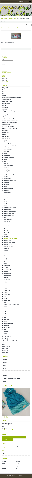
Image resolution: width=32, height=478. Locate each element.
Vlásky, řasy (5, 348)
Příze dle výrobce (6, 339)
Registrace (4, 71)
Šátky (4, 381)
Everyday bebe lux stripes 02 (9, 27)
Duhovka (4, 105)
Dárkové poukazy (6, 99)
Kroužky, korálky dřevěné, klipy (10, 120)
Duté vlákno (5, 107)
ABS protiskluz (6, 88)
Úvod (2, 18)
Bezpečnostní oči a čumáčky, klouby (11, 97)
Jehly (3, 113)
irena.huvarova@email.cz (8, 429)
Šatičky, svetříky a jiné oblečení (11, 378)
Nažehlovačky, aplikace (8, 126)
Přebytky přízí (5, 132)
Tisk (24, 475)
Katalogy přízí (5, 115)
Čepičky (5, 359)
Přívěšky (4, 134)
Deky (4, 365)
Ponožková (5, 130)
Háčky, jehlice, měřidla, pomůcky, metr (12, 111)
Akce (3, 89)
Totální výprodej (6, 346)
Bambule (4, 95)
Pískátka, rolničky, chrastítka (9, 128)
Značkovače (5, 352)
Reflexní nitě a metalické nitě (9, 340)
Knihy (3, 116)
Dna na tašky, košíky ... (8, 101)
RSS (20, 475)
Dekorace (5, 362)
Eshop (5, 18)
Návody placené (6, 124)
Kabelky (5, 372)
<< (4, 447)
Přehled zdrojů (7, 453)
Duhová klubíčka (6, 103)
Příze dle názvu (12, 18)
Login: (3, 59)
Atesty (3, 91)
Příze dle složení (6, 337)
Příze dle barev (6, 136)
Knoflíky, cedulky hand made (9, 118)
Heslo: (3, 64)
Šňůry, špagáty (5, 342)
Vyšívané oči (5, 350)
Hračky (5, 368)
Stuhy (3, 344)
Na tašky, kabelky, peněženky (9, 122)
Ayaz (3, 93)
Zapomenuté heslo (6, 72)
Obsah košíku (5, 82)
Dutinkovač (5, 109)
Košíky (5, 375)
